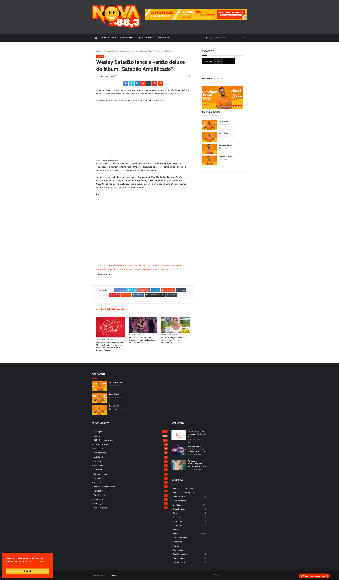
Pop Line (97, 482)
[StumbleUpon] (143, 83)
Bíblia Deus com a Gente (104, 440)
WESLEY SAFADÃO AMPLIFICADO (117, 269)
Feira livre (98, 470)
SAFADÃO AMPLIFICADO (139, 266)
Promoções (163, 38)
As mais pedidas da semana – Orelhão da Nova (197, 434)
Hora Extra (98, 491)
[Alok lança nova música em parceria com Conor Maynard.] (178, 450)
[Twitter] (131, 83)
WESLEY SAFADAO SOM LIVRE (139, 269)
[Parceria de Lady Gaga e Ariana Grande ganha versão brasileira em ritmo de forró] (143, 325)
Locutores (98, 461)
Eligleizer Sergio (225, 145)
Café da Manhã (100, 474)
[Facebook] (206, 38)
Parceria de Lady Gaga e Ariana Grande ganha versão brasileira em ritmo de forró (142, 340)
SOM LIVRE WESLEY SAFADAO (157, 266)
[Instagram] (211, 38)
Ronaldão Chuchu (226, 121)
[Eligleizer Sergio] (209, 149)
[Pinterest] (154, 83)
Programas (108, 38)
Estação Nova (100, 499)
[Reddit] (160, 83)
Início (100, 51)
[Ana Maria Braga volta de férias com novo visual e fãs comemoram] (175, 325)
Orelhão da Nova (101, 444)
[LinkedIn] (137, 83)
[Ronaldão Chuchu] (209, 125)
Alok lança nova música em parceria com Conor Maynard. (197, 449)
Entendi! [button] (27, 571)
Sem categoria (100, 453)
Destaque (108, 51)
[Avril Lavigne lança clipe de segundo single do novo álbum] (178, 465)
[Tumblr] (148, 83)
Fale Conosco (147, 38)
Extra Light (98, 504)
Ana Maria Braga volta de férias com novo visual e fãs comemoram (174, 340)
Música (97, 436)
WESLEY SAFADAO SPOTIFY (158, 269)
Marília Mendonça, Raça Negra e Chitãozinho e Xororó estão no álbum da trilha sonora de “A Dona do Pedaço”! (109, 346)
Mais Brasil (98, 457)
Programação (128, 38)
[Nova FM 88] (116, 16)
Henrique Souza (211, 111)
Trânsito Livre (99, 495)
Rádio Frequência (101, 508)
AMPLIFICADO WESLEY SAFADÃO (119, 266)
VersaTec (115, 575)
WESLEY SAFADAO (173, 266)
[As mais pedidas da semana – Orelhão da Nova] (178, 435)
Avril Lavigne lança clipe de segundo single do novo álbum (197, 463)
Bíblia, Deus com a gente (104, 487)
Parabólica (98, 478)
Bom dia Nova (100, 448)
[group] (196, 14)
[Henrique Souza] (209, 160)
